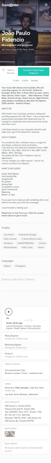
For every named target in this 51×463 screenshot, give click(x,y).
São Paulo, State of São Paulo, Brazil (18, 49)
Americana (9, 388)
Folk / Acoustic (22, 388)
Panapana (8, 243)
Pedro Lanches (10, 239)
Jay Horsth (9, 234)
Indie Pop (34, 388)
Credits (25, 80)
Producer (9, 353)
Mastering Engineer (13, 345)
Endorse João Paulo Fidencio (18, 279)
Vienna (41, 247)
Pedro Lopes (27, 247)
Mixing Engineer (11, 336)
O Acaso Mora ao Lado (32, 239)
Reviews (34, 80)
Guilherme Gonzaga (27, 234)
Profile (16, 80)
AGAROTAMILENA (26, 243)
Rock (41, 388)
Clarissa (42, 243)
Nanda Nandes (10, 247)
